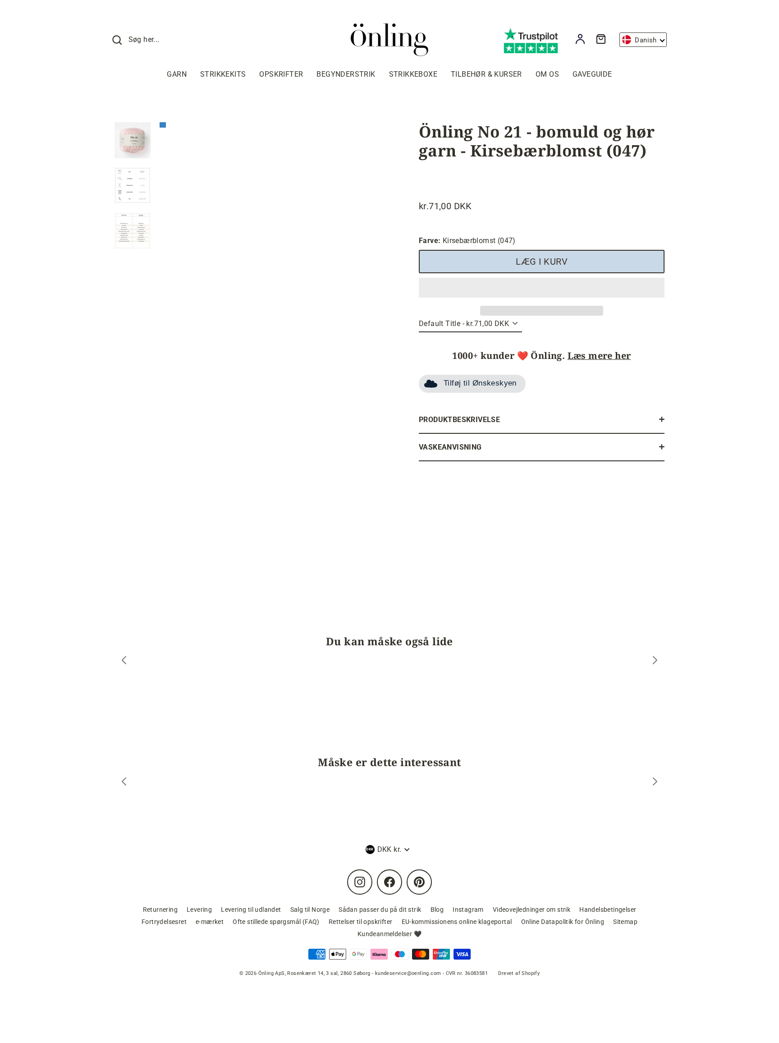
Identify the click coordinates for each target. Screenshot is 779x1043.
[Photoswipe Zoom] (270, 230)
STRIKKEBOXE (413, 74)
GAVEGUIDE (592, 74)
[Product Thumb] (133, 140)
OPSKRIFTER (281, 74)
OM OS (547, 74)
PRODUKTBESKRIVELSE (459, 419)
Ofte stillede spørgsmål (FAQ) (276, 921)
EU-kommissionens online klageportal (457, 921)
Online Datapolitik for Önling (563, 921)
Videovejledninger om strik (531, 909)
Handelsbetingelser (607, 909)
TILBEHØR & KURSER (486, 74)
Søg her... (144, 39)
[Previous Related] (124, 782)
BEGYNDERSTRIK (345, 74)
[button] (541, 288)
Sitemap (625, 921)
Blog (437, 909)
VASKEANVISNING (450, 447)
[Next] (655, 661)
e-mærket (210, 921)
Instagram (468, 909)
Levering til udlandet (251, 909)
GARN (177, 74)
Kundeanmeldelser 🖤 (389, 933)
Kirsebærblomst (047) (467, 240)
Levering (199, 909)
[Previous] (124, 661)
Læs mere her (599, 355)
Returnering (160, 909)
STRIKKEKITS (223, 74)
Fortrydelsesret (164, 921)
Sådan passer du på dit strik (380, 909)
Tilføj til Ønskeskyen (480, 383)
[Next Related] (655, 782)
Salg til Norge (310, 909)
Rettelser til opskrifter (361, 921)
